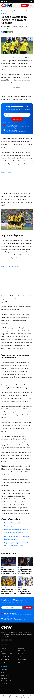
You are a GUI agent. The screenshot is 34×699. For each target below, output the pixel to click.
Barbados (21, 648)
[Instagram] (4, 1)
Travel (3, 662)
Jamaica (3, 651)
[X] (6, 1)
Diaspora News (22, 651)
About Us (4, 670)
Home (2, 11)
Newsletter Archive (7, 681)
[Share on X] (5, 32)
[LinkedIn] (8, 1)
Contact (31, 1)
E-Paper (24, 1)
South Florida (5, 656)
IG (10, 640)
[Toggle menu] (31, 5)
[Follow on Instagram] (11, 32)
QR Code (5, 683)
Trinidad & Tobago (6, 654)
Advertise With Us (6, 675)
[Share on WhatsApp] (8, 32)
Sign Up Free (17, 119)
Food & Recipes (22, 659)
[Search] (18, 5)
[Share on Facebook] (2, 32)
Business (21, 654)
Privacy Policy (13, 692)
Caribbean (4, 648)
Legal (20, 662)
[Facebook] (2, 1)
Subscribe (25, 5)
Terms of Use (21, 692)
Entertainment (5, 659)
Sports (7, 11)
